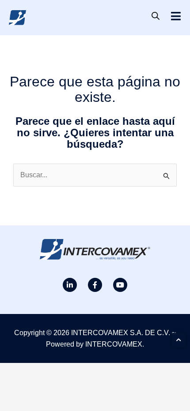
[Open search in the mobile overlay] (155, 16)
